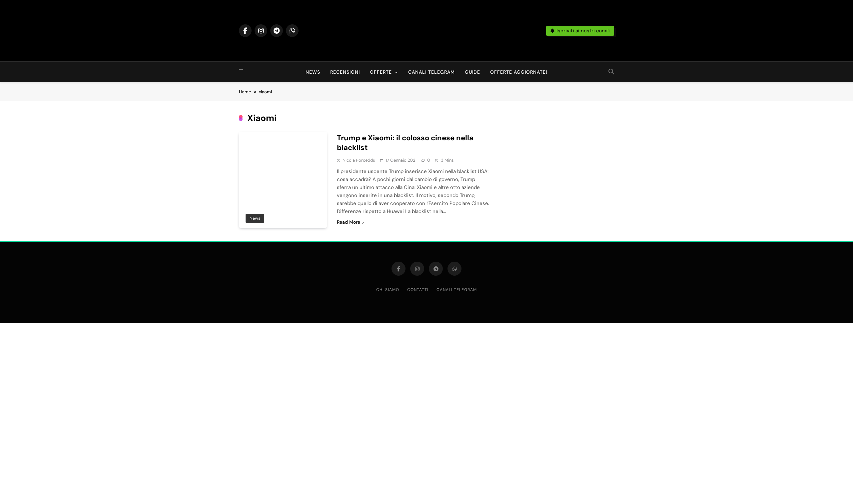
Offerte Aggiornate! (518, 72)
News (313, 72)
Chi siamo (387, 289)
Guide (472, 72)
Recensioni (345, 72)
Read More (348, 222)
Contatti (417, 289)
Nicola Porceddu (359, 160)
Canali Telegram (431, 72)
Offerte (381, 72)
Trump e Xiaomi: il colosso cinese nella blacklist (405, 142)
